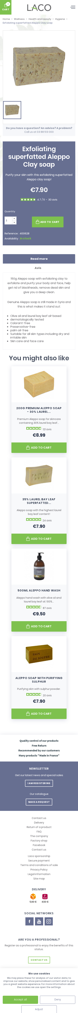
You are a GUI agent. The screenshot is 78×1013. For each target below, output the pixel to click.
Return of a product (39, 827)
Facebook (39, 845)
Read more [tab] (39, 259)
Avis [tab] (38, 268)
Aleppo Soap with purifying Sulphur (38, 680)
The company (39, 836)
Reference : (12, 233)
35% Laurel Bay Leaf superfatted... (38, 501)
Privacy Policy (39, 869)
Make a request (39, 801)
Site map (39, 878)
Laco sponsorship (39, 856)
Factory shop (39, 840)
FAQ (39, 831)
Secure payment (39, 860)
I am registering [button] (39, 783)
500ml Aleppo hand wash (39, 590)
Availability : (12, 238)
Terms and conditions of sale (39, 865)
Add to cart (50, 222)
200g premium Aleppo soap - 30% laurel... (39, 410)
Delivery (39, 822)
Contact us (39, 818)
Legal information (39, 874)
